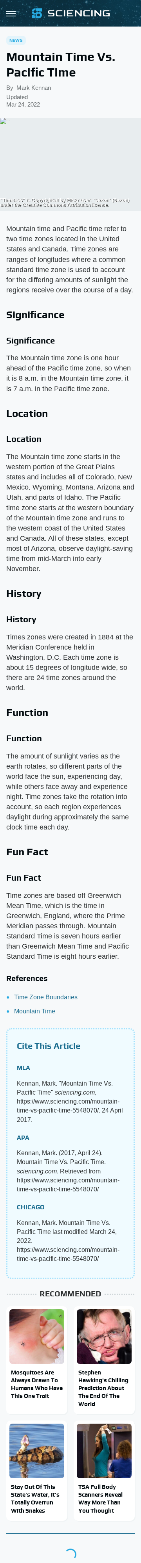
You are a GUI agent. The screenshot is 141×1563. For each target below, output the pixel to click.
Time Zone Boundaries (46, 997)
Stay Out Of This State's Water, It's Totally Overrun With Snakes (35, 1498)
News (16, 40)
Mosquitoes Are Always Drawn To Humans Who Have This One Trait (37, 1384)
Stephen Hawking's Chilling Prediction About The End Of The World (103, 1388)
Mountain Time (34, 1011)
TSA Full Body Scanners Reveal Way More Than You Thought (100, 1498)
